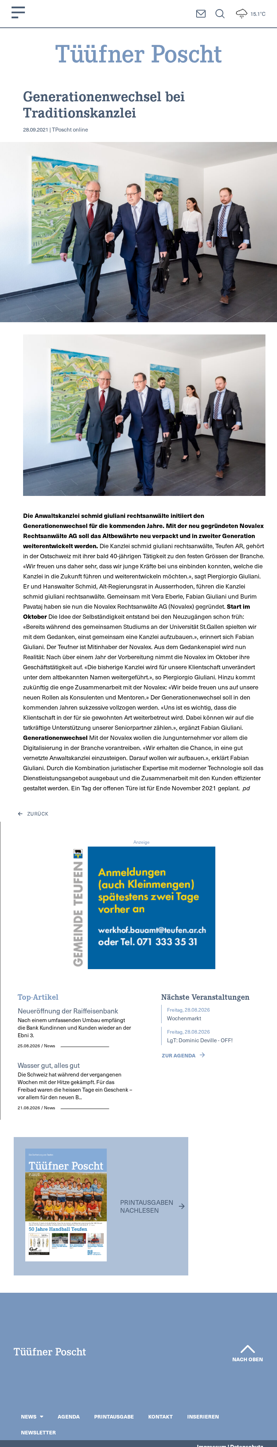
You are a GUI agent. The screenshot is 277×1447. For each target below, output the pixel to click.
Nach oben (247, 1359)
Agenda (69, 1416)
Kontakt (160, 1416)
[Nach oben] (248, 1349)
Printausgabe (114, 1416)
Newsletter (38, 1432)
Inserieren (203, 1416)
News (28, 1416)
